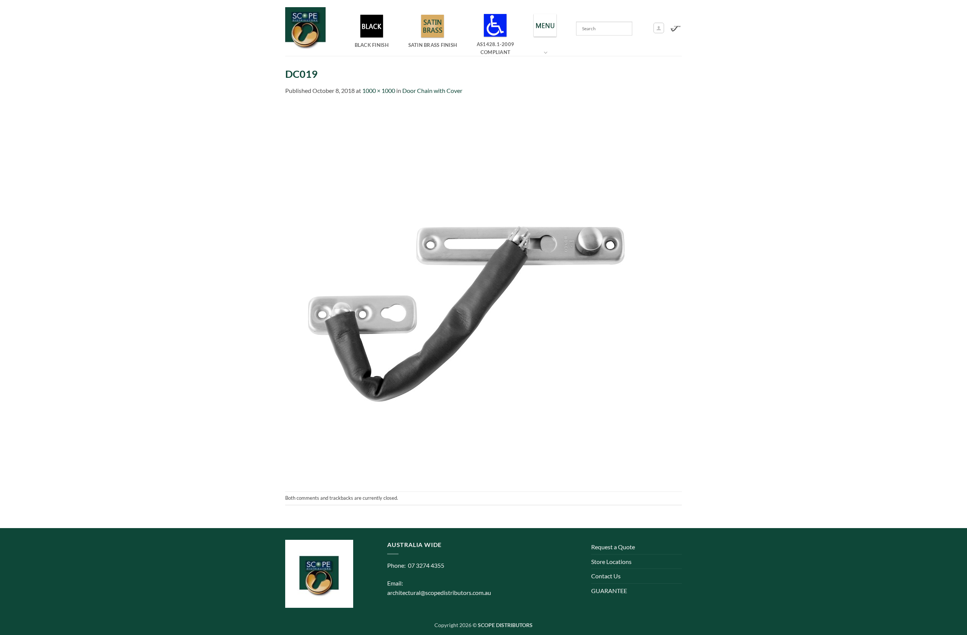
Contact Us (606, 575)
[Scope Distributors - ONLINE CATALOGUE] (307, 28)
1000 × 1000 (378, 90)
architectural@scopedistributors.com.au (439, 592)
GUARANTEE (609, 590)
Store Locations (611, 561)
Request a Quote (613, 546)
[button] (658, 28)
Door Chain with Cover (432, 90)
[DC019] (474, 292)
